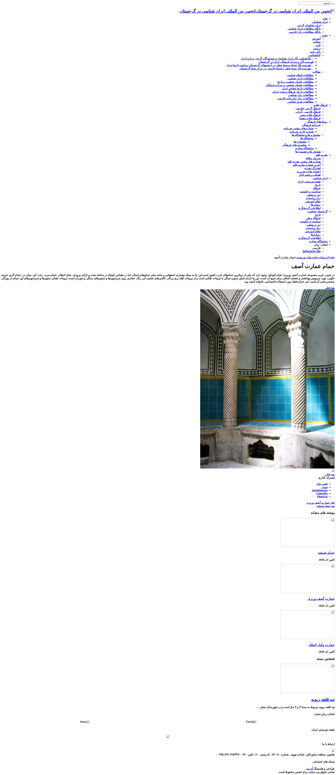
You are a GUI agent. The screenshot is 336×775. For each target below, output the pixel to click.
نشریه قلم (322, 154)
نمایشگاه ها (307, 138)
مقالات (317, 71)
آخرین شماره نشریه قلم (307, 164)
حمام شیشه (326, 506)
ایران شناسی (320, 178)
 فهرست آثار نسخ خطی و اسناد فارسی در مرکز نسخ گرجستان (276, 68)
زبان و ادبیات (313, 198)
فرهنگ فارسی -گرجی (308, 111)
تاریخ (318, 184)
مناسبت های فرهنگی (294, 144)
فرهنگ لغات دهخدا (310, 118)
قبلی (327, 287)
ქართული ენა (312, 251)
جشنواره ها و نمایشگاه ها (306, 134)
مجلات (317, 41)
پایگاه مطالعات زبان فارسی (305, 31)
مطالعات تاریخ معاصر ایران (298, 88)
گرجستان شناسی (317, 211)
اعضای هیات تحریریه (309, 171)
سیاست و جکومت (310, 221)
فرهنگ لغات (320, 105)
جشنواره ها (300, 141)
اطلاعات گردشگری (309, 208)
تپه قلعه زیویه (323, 699)
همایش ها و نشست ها (308, 151)
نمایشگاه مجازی (304, 148)
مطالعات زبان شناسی (301, 95)
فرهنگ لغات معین (310, 115)
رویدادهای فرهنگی (317, 121)
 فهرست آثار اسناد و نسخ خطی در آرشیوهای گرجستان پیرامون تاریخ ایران (270, 65)
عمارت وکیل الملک (322, 645)
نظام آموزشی (313, 201)
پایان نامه (315, 51)
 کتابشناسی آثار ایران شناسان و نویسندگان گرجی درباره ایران (277, 58)
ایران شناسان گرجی (309, 25)
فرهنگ (317, 188)
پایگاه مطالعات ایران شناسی (304, 28)
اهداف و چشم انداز (310, 174)
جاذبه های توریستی (307, 257)
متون (325, 35)
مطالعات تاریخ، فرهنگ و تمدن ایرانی (293, 91)
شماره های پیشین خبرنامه (299, 128)
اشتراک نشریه (312, 168)
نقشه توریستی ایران (309, 181)
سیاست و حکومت (310, 191)
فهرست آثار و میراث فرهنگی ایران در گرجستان (286, 61)
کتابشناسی (314, 55)
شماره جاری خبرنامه (301, 131)
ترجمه (317, 48)
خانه (325, 18)
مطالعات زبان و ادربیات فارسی (295, 98)
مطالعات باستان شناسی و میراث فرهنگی (289, 85)
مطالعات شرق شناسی (300, 101)
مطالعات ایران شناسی (300, 78)
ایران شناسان (320, 21)
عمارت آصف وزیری (320, 502)
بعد (332, 287)
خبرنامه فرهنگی (311, 125)
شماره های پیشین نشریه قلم (304, 161)
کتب (318, 45)
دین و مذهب (314, 194)
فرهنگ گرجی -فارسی (308, 108)
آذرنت (309, 768)
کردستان (324, 257)
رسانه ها (316, 204)
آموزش (316, 38)
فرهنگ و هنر (313, 218)
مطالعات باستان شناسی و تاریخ (295, 81)
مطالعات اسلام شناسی (300, 75)
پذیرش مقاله (313, 158)
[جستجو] (333, 4)
